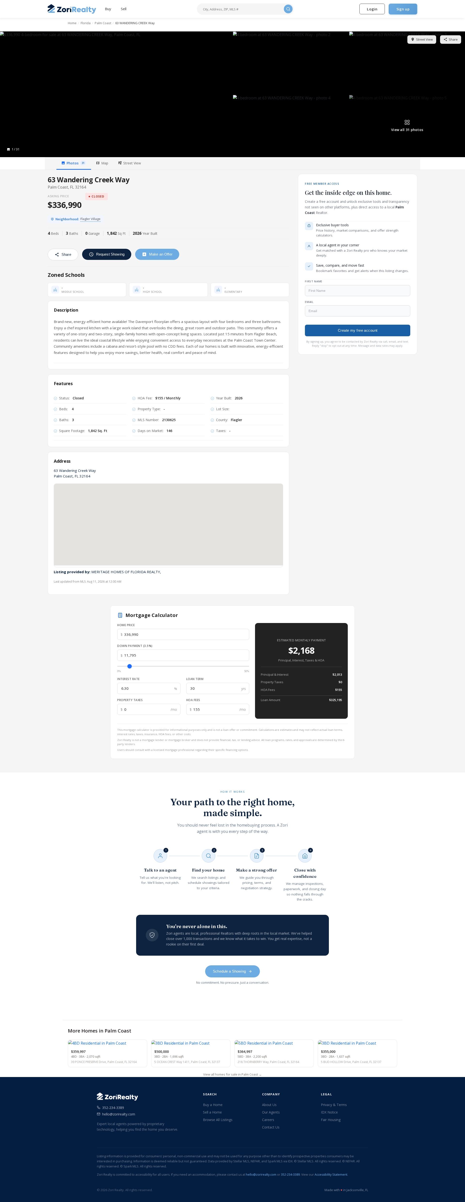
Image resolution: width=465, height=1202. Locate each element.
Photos (76, 163)
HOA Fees (193, 700)
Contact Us (270, 1127)
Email (309, 301)
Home (72, 23)
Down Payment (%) (135, 646)
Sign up (403, 9)
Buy (108, 8)
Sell (123, 8)
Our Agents (271, 1112)
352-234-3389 (113, 1107)
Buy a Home (213, 1104)
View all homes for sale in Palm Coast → (232, 1074)
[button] (116, 94)
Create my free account (358, 330)
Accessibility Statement (331, 1175)
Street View (424, 39)
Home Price (126, 625)
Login (372, 9)
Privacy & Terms (334, 1104)
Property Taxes (130, 700)
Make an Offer (160, 254)
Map (104, 163)
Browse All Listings (217, 1119)
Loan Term (195, 679)
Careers (268, 1119)
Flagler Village (90, 219)
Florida (86, 23)
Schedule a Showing (229, 971)
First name (313, 281)
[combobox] (242, 9)
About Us (269, 1104)
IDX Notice (329, 1112)
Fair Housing (331, 1119)
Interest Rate (128, 679)
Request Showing (110, 254)
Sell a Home (212, 1112)
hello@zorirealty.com (118, 1114)
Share (453, 39)
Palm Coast (103, 23)
